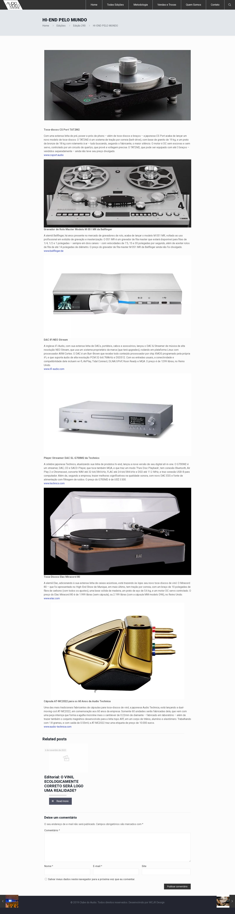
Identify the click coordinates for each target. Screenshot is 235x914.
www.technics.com (54, 483)
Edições (61, 25)
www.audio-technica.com (57, 726)
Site (144, 866)
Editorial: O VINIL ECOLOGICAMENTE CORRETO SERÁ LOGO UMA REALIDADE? (63, 784)
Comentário (52, 830)
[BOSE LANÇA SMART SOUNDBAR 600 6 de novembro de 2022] (226, 901)
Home (45, 25)
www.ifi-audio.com (54, 368)
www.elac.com (52, 598)
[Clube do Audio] (13, 5)
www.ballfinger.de (53, 250)
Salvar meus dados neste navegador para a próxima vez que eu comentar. (91, 879)
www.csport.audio (54, 155)
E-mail (97, 866)
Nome (48, 866)
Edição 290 (79, 25)
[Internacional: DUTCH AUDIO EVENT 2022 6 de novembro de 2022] (9, 901)
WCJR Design (156, 902)
